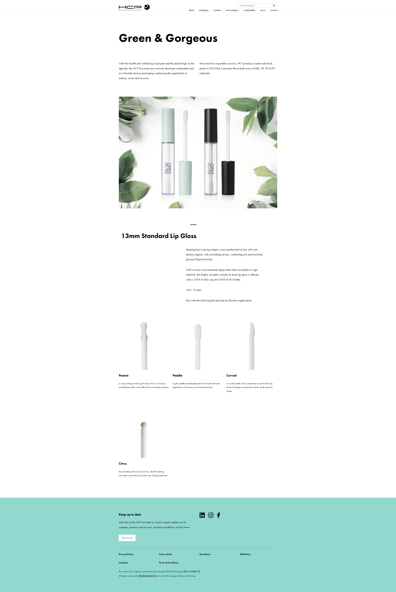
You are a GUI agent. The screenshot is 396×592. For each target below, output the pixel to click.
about (191, 10)
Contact (273, 10)
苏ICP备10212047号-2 (147, 576)
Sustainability (249, 10)
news (262, 10)
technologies (232, 10)
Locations (123, 562)
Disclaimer (205, 554)
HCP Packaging (134, 7)
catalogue (203, 10)
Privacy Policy (126, 554)
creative (217, 10)
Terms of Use (165, 554)
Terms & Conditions (169, 562)
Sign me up (127, 537)
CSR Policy (245, 554)
